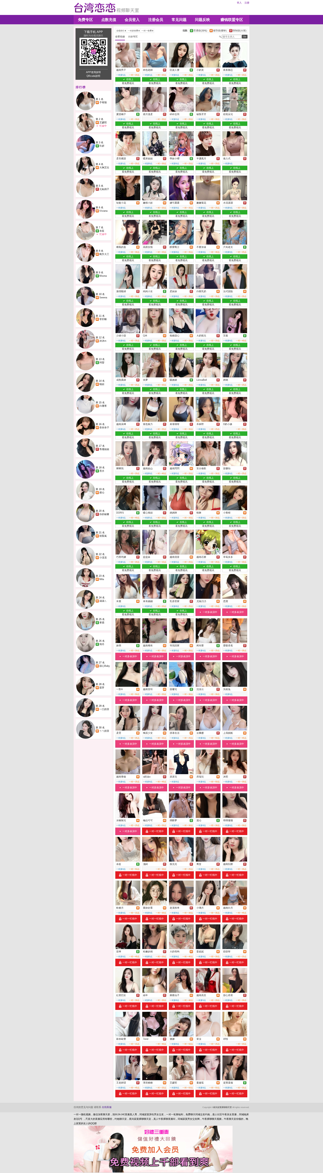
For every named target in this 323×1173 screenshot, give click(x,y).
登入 (239, 2)
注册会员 (155, 20)
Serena (103, 297)
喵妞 (101, 384)
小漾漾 (103, 557)
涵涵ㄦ (103, 600)
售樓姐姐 (104, 449)
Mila (101, 579)
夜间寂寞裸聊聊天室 (222, 1107)
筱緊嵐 (103, 535)
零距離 (103, 319)
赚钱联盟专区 (232, 20)
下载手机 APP (93, 31)
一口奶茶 (104, 709)
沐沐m (102, 340)
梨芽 (101, 687)
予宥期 (103, 102)
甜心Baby (104, 665)
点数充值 (108, 20)
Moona (103, 275)
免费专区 (85, 20)
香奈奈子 (104, 427)
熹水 (101, 470)
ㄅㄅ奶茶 (104, 731)
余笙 (101, 230)
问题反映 (202, 20)
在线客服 (107, 1107)
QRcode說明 (93, 76)
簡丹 (101, 644)
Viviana (103, 210)
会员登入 (132, 20)
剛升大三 (104, 254)
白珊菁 (103, 405)
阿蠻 (101, 362)
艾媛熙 (103, 122)
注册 (246, 2)
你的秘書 (104, 514)
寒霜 (101, 622)
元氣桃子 (104, 189)
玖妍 (101, 145)
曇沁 (101, 492)
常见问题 (179, 20)
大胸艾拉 (104, 167)
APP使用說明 (93, 72)
